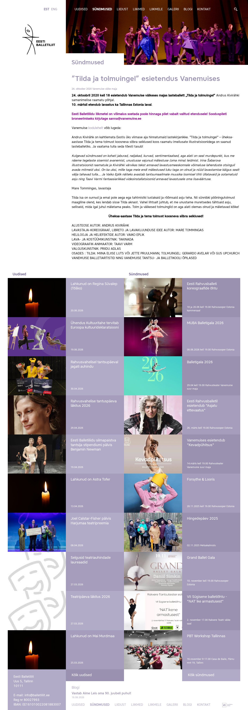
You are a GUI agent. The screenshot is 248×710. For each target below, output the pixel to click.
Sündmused (102, 9)
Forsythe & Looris (201, 479)
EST (46, 9)
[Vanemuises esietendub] (153, 454)
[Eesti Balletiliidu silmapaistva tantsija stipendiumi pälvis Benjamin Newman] (37, 454)
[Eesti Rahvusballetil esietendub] (153, 414)
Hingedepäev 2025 (202, 518)
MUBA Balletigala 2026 (205, 323)
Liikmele (156, 9)
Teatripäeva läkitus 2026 (90, 597)
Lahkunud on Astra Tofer (90, 479)
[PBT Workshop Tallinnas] (153, 649)
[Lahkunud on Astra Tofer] (37, 493)
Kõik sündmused (201, 675)
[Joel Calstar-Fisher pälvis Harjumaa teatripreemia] (37, 532)
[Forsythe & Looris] (153, 493)
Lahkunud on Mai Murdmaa (93, 636)
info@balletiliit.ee (37, 695)
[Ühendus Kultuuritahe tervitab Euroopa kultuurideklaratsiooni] (37, 336)
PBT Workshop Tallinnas (206, 636)
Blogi (188, 9)
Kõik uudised (82, 675)
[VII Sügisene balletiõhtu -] (153, 610)
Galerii (173, 9)
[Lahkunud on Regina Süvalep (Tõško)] (37, 297)
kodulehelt (96, 128)
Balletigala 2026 (200, 362)
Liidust (122, 9)
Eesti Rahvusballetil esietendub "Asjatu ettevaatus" (202, 406)
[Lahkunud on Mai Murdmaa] (37, 649)
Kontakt (204, 9)
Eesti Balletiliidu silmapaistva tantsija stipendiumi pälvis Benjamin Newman (93, 445)
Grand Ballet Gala (201, 558)
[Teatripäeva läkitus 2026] (37, 610)
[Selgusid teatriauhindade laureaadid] (37, 571)
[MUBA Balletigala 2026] (153, 336)
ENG (54, 9)
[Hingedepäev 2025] (153, 532)
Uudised (81, 9)
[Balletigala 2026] (153, 375)
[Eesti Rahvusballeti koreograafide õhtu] (153, 297)
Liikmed (139, 9)
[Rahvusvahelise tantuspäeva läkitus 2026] (37, 414)
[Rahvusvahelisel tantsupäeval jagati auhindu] (37, 375)
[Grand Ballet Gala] (153, 571)
